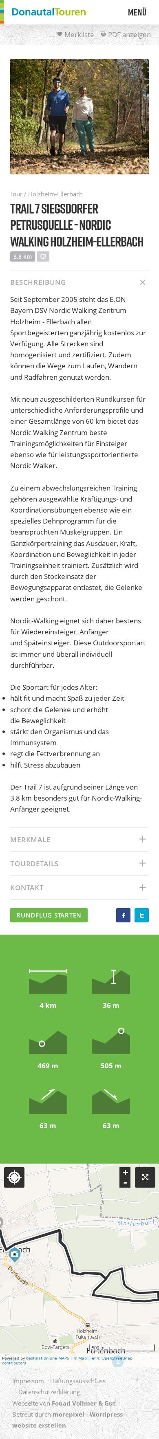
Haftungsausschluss (78, 1381)
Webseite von (64, 1403)
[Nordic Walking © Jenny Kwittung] (79, 116)
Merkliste (78, 34)
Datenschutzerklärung (49, 1392)
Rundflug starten (49, 915)
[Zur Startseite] (49, 12)
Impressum (28, 1381)
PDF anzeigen (128, 34)
